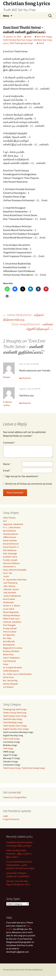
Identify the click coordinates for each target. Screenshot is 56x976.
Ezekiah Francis (10, 556)
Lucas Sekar (8, 608)
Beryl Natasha (9, 530)
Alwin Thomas (9, 517)
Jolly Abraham (9, 592)
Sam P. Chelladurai (11, 657)
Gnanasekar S (9, 566)
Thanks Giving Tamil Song (14, 712)
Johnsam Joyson (11, 589)
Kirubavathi (8, 602)
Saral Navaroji (9, 661)
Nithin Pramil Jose (11, 618)
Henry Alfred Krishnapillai (14, 569)
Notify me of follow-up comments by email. (29, 483)
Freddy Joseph (10, 560)
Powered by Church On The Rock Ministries (23, 969)
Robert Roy (8, 654)
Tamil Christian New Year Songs (17, 39)
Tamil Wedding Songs (13, 722)
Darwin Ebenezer (11, 543)
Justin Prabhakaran (12, 595)
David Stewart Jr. (11, 547)
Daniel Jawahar (10, 540)
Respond (26, 378)
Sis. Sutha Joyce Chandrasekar (17, 674)
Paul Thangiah (9, 625)
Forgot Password (11, 819)
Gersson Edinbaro (11, 563)
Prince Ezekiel (9, 631)
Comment (9, 442)
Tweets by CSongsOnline (14, 797)
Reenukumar (9, 644)
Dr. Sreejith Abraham (12, 667)
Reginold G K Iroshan (12, 648)
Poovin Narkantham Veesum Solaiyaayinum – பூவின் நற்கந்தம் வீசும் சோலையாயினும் (20, 865)
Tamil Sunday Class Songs (15, 715)
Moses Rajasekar (11, 612)
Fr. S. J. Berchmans (11, 527)
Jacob (6, 576)
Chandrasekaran (10, 534)
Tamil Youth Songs (11, 738)
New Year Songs (44, 36)
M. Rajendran (9, 635)
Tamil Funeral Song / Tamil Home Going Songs (24, 768)
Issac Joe (7, 573)
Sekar (6, 664)
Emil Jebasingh (10, 553)
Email (7, 470)
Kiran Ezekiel (9, 599)
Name (7, 464)
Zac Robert (8, 687)
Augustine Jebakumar (13, 524)
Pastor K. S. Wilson (11, 605)
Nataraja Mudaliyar (11, 615)
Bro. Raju (7, 638)
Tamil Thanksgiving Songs (21, 43)
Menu (6, 15)
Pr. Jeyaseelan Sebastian (14, 579)
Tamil (29, 36)
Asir (5, 520)
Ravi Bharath (9, 641)
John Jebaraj (9, 586)
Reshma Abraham (11, 651)
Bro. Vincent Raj (10, 680)
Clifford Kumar (9, 537)
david (41, 43)
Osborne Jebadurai (12, 621)
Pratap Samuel (10, 628)
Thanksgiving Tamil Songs (15, 709)
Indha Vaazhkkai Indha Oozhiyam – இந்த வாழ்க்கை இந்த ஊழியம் (19, 853)
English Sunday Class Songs (16, 729)
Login (5, 816)
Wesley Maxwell (10, 683)
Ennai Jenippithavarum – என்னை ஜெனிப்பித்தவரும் (32, 326)
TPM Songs (8, 748)
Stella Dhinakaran (11, 670)
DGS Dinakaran (9, 550)
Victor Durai (8, 677)
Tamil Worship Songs (12, 719)
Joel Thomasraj (10, 582)
